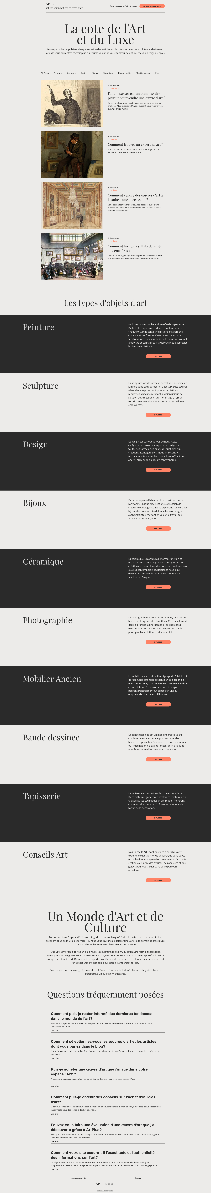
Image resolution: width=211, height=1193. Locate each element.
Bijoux (95, 73)
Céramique (108, 73)
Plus (157, 73)
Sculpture (71, 73)
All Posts (45, 73)
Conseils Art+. (113, 88)
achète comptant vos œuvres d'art (64, 7)
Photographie (124, 73)
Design (84, 73)
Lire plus (54, 1030)
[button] (119, 6)
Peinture (58, 73)
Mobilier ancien (143, 73)
